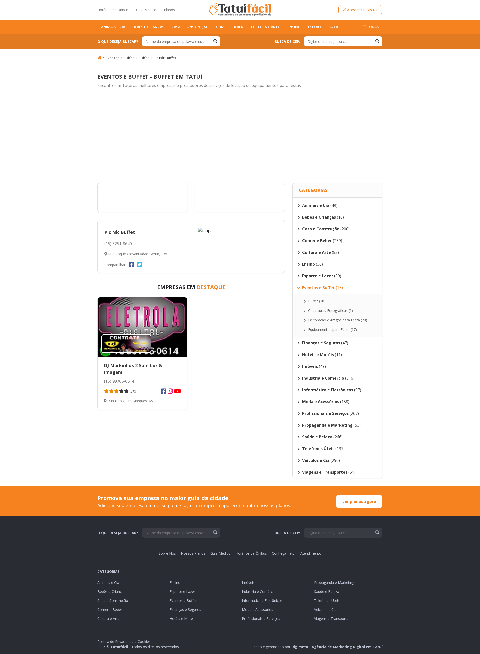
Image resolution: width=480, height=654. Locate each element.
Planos (169, 10)
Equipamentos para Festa (332, 329)
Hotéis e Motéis (183, 618)
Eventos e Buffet (120, 58)
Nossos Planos (193, 553)
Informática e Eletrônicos (262, 600)
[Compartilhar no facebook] (131, 264)
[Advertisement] (240, 136)
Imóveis (248, 582)
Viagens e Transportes (332, 618)
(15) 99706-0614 (119, 381)
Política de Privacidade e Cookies (124, 641)
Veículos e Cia (325, 609)
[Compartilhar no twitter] (139, 264)
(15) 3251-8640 (118, 243)
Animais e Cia (113, 26)
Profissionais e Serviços (261, 618)
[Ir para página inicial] (100, 57)
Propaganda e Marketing (334, 582)
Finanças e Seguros (185, 609)
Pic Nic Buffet (165, 58)
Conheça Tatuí (284, 553)
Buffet (143, 58)
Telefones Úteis (327, 600)
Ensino (294, 26)
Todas (372, 26)
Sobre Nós (167, 553)
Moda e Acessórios (257, 609)
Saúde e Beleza (326, 591)
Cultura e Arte (265, 26)
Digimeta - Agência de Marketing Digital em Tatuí (337, 646)
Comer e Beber (230, 26)
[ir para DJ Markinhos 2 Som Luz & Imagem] (142, 327)
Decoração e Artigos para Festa (337, 320)
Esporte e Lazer (323, 26)
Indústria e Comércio (259, 591)
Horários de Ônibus (113, 10)
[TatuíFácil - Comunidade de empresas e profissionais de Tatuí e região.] (240, 9)
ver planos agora (359, 501)
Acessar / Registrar (362, 10)
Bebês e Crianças (148, 26)
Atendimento (311, 553)
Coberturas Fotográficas (330, 310)
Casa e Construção (190, 26)
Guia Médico (146, 10)
